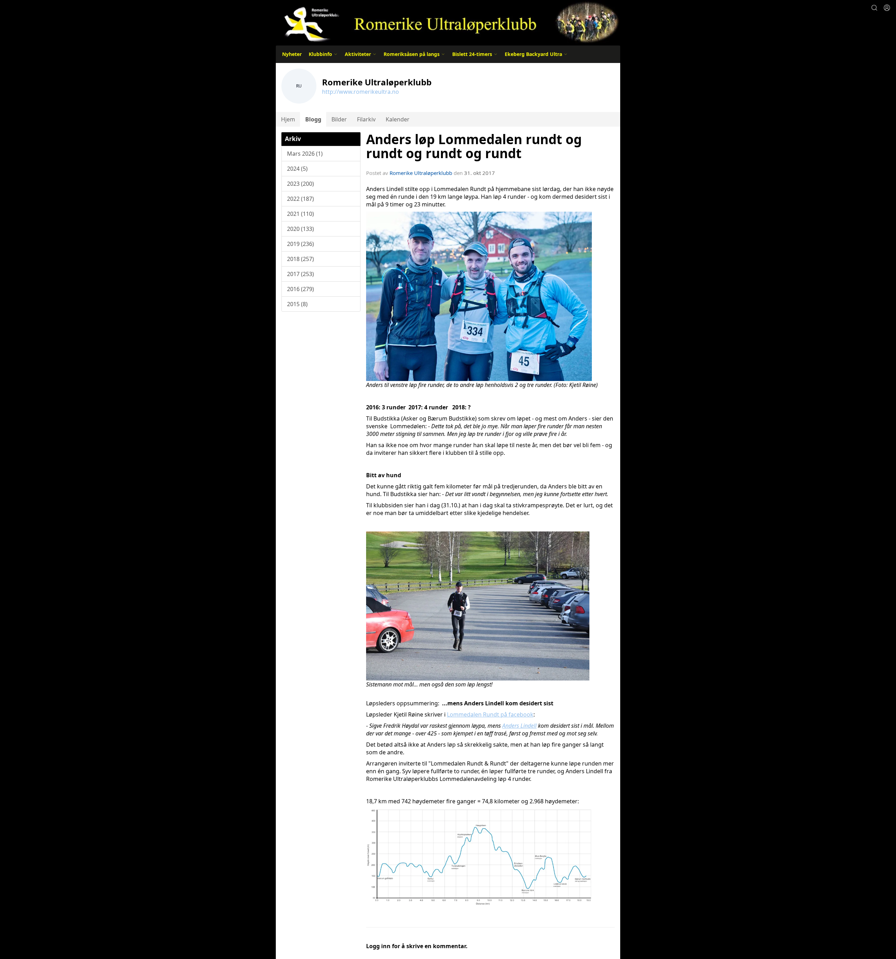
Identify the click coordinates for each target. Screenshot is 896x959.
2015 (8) (297, 304)
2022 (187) (300, 199)
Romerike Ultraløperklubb (421, 172)
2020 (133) (300, 229)
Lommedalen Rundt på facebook (490, 714)
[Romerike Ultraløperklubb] (448, 22)
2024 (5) (297, 168)
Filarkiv (366, 119)
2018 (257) (300, 259)
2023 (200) (300, 184)
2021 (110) (300, 214)
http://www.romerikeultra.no (360, 92)
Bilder (339, 119)
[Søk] (874, 7)
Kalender (398, 119)
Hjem (288, 119)
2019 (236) (300, 244)
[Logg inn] (887, 7)
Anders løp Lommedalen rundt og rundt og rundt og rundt (474, 146)
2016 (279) (300, 289)
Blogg (313, 119)
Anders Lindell (519, 725)
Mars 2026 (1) (305, 153)
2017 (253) (300, 274)
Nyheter (292, 54)
